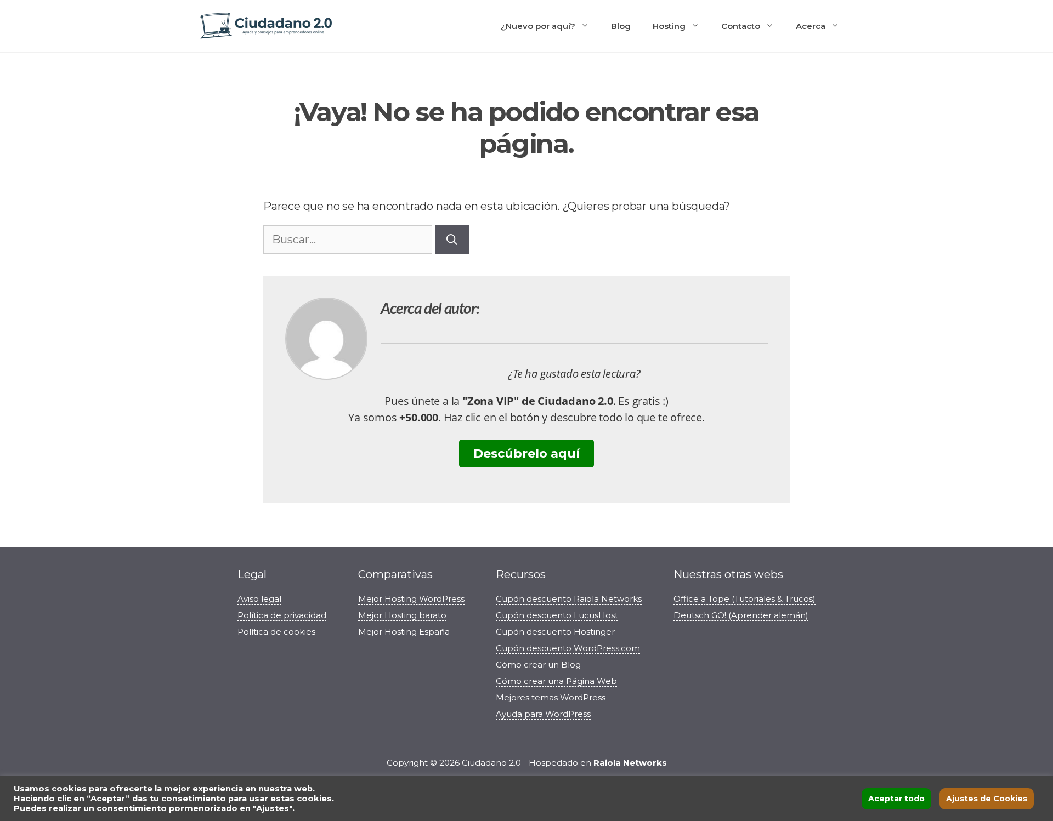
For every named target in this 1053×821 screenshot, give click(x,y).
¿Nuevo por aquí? (538, 26)
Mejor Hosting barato (402, 615)
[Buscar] (452, 239)
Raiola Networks (630, 762)
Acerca (810, 26)
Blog (621, 26)
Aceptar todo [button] (896, 798)
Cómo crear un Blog (538, 664)
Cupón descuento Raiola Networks (569, 599)
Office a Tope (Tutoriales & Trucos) (744, 599)
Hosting (669, 26)
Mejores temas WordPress (550, 697)
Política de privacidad (281, 615)
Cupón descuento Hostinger (555, 631)
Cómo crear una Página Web (556, 681)
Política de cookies (276, 631)
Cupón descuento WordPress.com (568, 648)
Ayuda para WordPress (543, 714)
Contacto (740, 26)
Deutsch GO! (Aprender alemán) (740, 615)
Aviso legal (259, 599)
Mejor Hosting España (404, 631)
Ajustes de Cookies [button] (986, 798)
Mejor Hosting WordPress (411, 599)
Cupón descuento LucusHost (557, 615)
